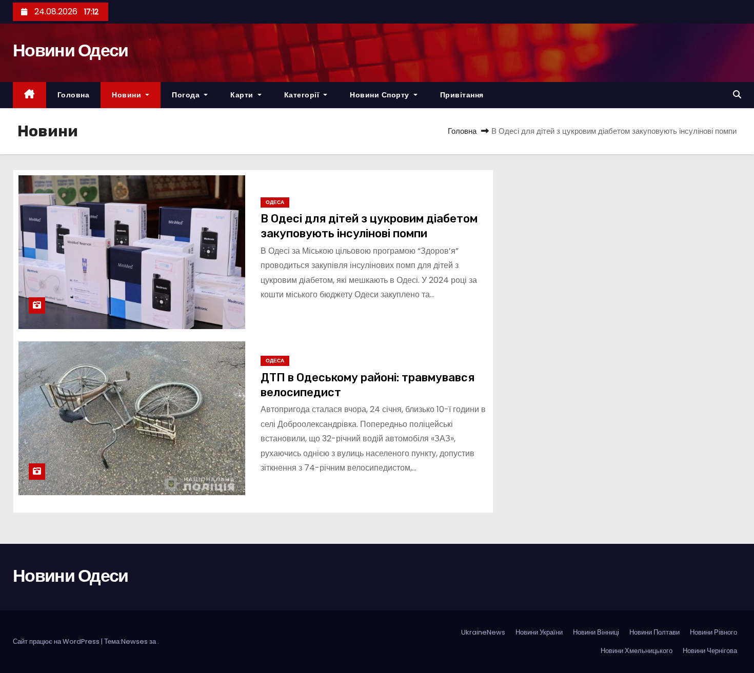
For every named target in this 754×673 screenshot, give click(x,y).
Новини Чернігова (710, 651)
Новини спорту (380, 95)
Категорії (303, 95)
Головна (73, 95)
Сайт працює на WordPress (57, 641)
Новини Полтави (654, 632)
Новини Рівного (713, 632)
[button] (737, 94)
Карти (242, 95)
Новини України (539, 632)
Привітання (462, 95)
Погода (187, 95)
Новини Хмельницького (636, 651)
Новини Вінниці (596, 632)
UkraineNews (483, 632)
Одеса (275, 202)
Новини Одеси (70, 50)
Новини (128, 95)
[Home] (29, 95)
